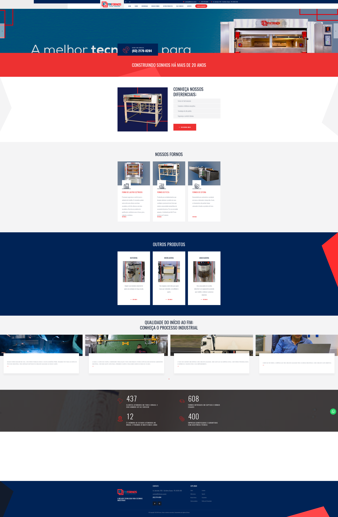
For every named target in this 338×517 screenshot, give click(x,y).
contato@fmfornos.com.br (190, 2)
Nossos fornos (155, 6)
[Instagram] (129, 2)
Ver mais (124, 217)
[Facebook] (125, 2)
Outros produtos (168, 6)
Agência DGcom (186, 512)
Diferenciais (145, 6)
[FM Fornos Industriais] (111, 4)
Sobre (136, 6)
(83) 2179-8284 (204, 2)
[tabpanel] (126, 355)
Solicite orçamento (201, 6)
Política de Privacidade (206, 501)
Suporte (189, 6)
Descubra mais (186, 127)
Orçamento (204, 497)
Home (129, 6)
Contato (203, 490)
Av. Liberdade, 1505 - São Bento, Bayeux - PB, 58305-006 (225, 2)
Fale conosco (179, 6)
